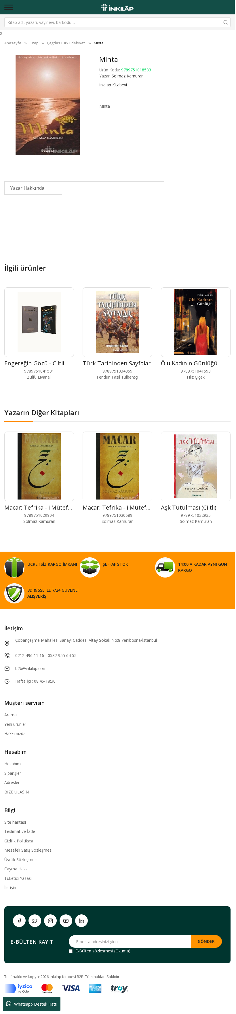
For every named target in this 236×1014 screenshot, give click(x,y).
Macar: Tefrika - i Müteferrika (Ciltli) (131, 507)
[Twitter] (34, 920)
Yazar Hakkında (27, 188)
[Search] (226, 22)
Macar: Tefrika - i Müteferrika (44, 507)
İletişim (11, 887)
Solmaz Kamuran (128, 76)
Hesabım (12, 763)
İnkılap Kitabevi (113, 85)
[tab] (33, 188)
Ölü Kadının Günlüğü (189, 363)
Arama (10, 714)
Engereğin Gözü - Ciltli (34, 363)
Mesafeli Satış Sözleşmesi (28, 850)
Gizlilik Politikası (18, 841)
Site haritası (15, 822)
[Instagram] (50, 920)
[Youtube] (66, 920)
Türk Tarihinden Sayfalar (117, 363)
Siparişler (12, 773)
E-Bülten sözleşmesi (94, 951)
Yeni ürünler (15, 724)
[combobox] (117, 22)
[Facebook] (19, 920)
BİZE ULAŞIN (16, 792)
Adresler (12, 782)
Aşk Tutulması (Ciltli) (188, 507)
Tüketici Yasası (18, 878)
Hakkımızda (15, 733)
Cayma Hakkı (16, 868)
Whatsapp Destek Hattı (35, 1004)
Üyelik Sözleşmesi (20, 859)
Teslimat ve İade (19, 831)
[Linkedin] (81, 920)
